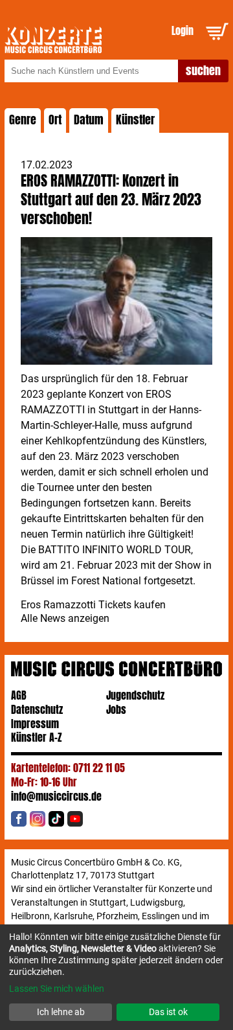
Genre (22, 119)
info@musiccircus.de (56, 796)
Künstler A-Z (36, 737)
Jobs (116, 709)
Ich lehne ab (61, 1012)
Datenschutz (37, 709)
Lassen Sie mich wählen (56, 988)
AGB (19, 695)
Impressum (35, 723)
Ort (55, 119)
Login (183, 30)
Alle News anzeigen (65, 618)
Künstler (135, 119)
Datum (89, 119)
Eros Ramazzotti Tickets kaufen (93, 605)
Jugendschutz (135, 695)
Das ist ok (168, 1012)
